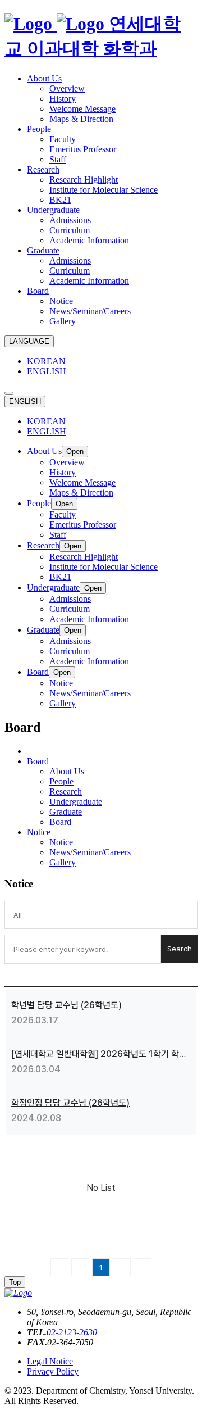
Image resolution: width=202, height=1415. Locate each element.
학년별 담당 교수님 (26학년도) (66, 1005)
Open (75, 451)
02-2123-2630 (72, 1332)
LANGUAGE (29, 341)
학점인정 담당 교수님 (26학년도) (70, 1102)
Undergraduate (75, 801)
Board (60, 822)
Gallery (62, 862)
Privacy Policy (53, 1371)
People (61, 781)
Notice (61, 842)
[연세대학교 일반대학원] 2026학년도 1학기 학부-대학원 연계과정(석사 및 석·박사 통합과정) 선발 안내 (101, 1054)
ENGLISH (46, 371)
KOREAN (46, 361)
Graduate (65, 812)
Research (65, 791)
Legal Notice (50, 1361)
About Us (66, 771)
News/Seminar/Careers (90, 852)
